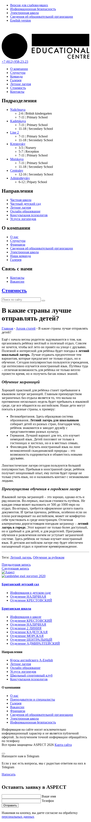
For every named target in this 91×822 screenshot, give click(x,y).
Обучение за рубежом (48, 557)
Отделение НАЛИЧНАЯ (28, 596)
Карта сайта (63, 745)
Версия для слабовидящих (29, 5)
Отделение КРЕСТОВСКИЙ (31, 600)
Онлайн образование (25, 211)
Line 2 (14, 132)
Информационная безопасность (33, 9)
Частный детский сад (25, 204)
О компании (19, 69)
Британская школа (16, 608)
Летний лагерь (20, 557)
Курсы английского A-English (31, 660)
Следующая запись (15, 568)
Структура (17, 72)
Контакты (17, 91)
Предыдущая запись (16, 564)
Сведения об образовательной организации (41, 16)
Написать (8, 774)
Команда (16, 76)
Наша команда (20, 256)
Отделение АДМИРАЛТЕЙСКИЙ (35, 643)
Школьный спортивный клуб (31, 675)
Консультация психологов (29, 215)
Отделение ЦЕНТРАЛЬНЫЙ (31, 639)
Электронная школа (24, 13)
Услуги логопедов (23, 219)
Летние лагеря (20, 84)
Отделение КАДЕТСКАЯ (29, 632)
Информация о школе (25, 617)
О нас (14, 237)
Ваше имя (49, 796)
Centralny (16, 170)
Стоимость (18, 88)
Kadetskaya (18, 121)
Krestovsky (17, 144)
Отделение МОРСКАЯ (27, 636)
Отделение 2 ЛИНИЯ (25, 628)
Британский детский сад (20, 584)
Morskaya (16, 159)
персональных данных (18, 816)
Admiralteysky (20, 178)
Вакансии (17, 281)
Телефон (48, 801)
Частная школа (20, 200)
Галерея (15, 80)
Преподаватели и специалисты (32, 699)
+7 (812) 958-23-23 (15, 61)
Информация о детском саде (30, 593)
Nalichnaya (17, 109)
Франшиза (17, 244)
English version (20, 20)
